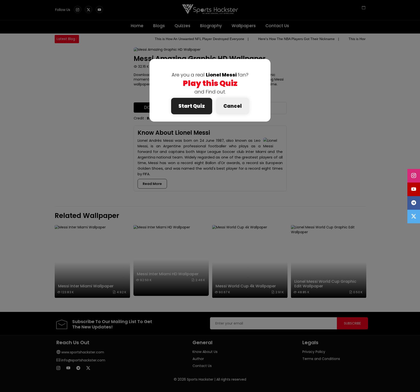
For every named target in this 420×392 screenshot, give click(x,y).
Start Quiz (191, 106)
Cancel (232, 106)
